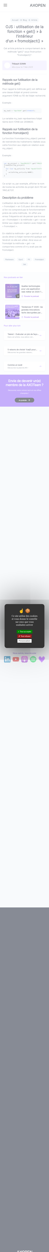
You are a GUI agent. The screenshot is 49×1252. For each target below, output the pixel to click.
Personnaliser (24, 641)
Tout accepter (25, 632)
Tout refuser (25, 636)
